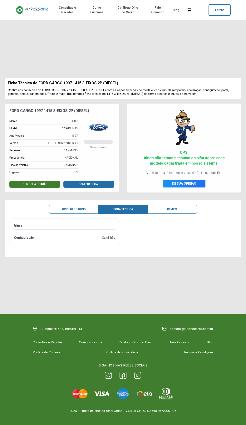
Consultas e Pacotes (67, 10)
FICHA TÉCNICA (123, 209)
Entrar (219, 10)
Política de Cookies (46, 352)
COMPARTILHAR (89, 184)
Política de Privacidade (122, 352)
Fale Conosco (157, 10)
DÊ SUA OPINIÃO (184, 183)
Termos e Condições (198, 352)
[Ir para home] (31, 10)
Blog (176, 10)
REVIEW (172, 209)
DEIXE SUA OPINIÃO (34, 184)
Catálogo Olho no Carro (127, 10)
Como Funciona (96, 10)
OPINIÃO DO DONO (74, 209)
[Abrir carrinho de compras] (189, 10)
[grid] (123, 235)
